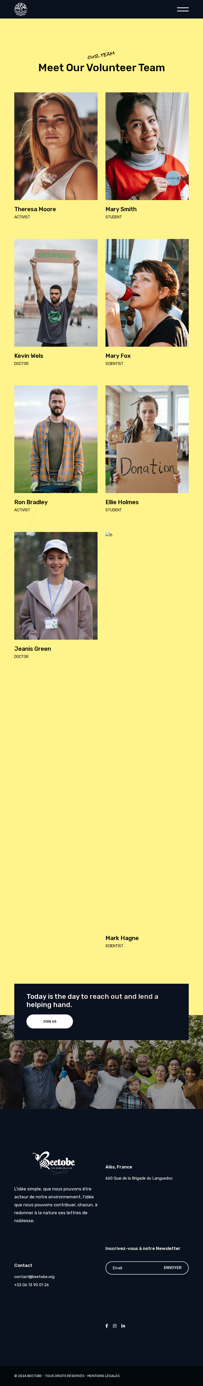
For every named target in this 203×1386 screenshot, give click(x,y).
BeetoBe (34, 1376)
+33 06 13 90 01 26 (31, 1285)
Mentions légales (103, 1376)
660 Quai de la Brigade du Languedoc (139, 1178)
